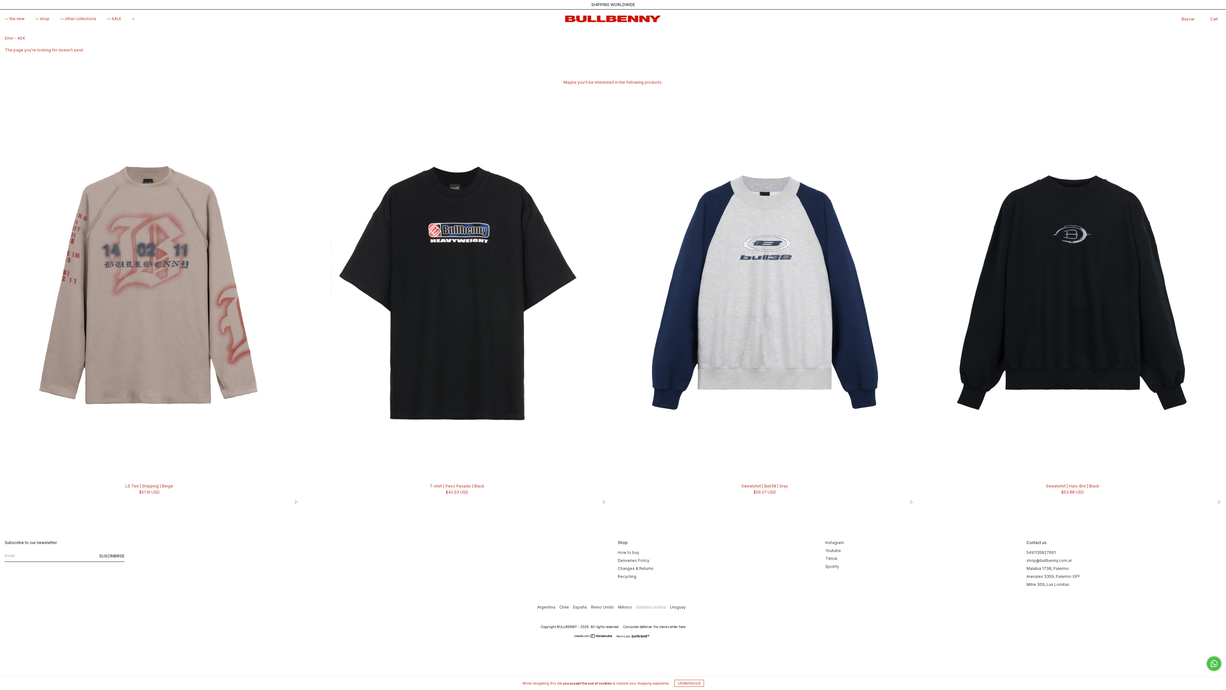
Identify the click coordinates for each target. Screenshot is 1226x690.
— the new (15, 18)
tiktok (831, 558)
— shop (42, 18)
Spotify (832, 566)
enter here (677, 627)
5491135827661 (1041, 552)
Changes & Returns (636, 568)
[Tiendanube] (593, 636)
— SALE (114, 18)
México (625, 607)
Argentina (546, 607)
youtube (833, 550)
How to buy (628, 552)
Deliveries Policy (633, 560)
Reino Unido (603, 607)
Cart (1214, 19)
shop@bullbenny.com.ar (1049, 560)
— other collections (78, 18)
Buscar (1188, 19)
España (580, 607)
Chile (564, 607)
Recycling (627, 576)
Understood (689, 683)
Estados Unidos (651, 607)
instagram (834, 542)
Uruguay (678, 607)
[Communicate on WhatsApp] (1214, 663)
